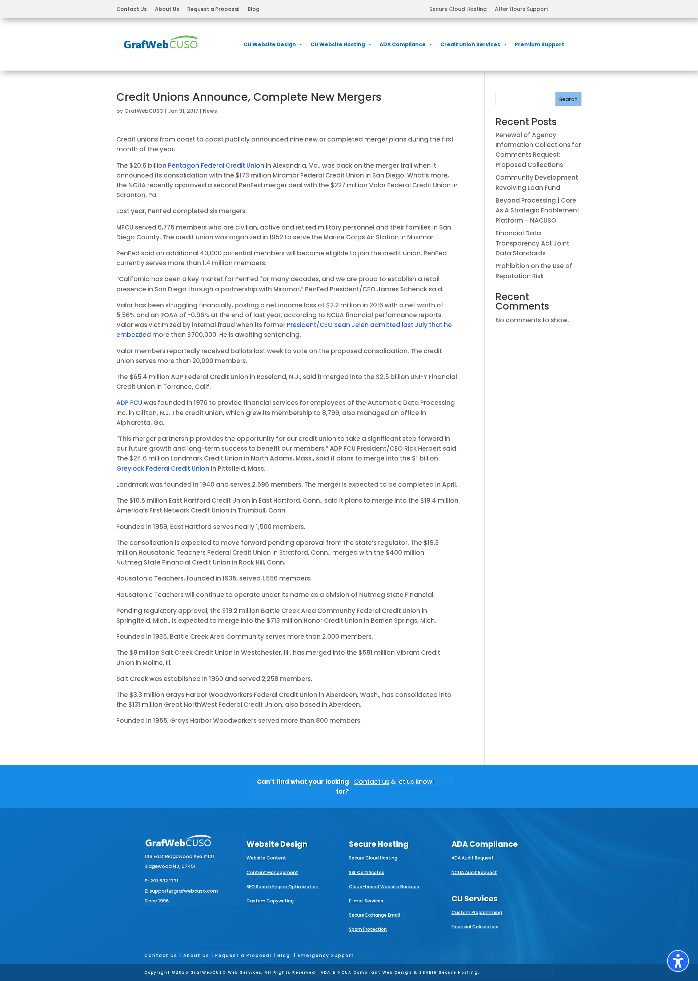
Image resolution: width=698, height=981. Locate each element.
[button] (188, 9)
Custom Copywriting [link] (270, 901)
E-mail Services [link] (366, 901)
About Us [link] (167, 10)
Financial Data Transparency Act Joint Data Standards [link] (532, 243)
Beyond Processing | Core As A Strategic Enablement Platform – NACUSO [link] (537, 210)
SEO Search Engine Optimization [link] (282, 887)
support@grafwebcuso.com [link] (183, 891)
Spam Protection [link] (368, 929)
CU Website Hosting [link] (337, 44)
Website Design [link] (277, 844)
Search (568, 99)
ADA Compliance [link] (403, 44)
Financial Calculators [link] (475, 927)
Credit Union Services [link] (470, 44)
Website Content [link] (266, 858)
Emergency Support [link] (326, 955)
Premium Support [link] (539, 44)
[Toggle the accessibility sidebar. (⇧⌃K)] (678, 961)
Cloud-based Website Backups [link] (384, 887)
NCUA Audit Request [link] (474, 872)
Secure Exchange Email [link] (374, 915)
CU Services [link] (475, 898)
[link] (161, 53)
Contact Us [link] (131, 10)
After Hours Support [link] (521, 10)
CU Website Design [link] (270, 44)
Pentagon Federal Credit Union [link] (216, 165)
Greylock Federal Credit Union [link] (162, 468)
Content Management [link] (272, 872)
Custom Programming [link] (477, 912)
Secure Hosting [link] (379, 844)
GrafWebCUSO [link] (144, 111)
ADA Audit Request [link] (473, 858)
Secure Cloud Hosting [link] (458, 10)
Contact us (371, 781)
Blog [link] (254, 10)
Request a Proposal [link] (213, 10)
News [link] (210, 111)
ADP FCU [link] (129, 402)
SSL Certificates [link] (366, 872)
